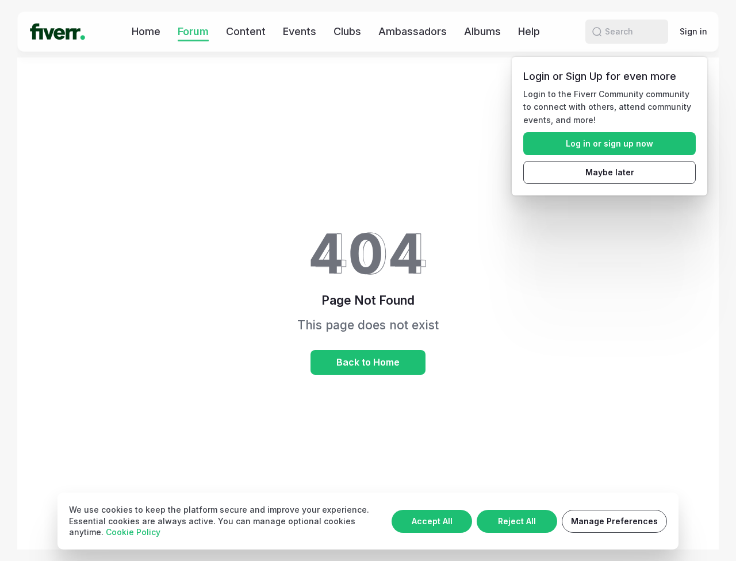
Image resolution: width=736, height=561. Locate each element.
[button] (597, 31)
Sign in (693, 31)
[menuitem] (146, 31)
